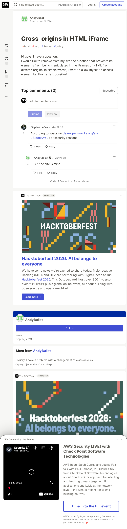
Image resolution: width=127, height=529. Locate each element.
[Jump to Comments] (6, 60)
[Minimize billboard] (122, 439)
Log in (92, 4)
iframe (46, 46)
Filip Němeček (39, 127)
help (35, 46)
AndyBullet (37, 17)
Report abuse (81, 181)
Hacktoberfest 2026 (36, 279)
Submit (34, 114)
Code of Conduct (59, 181)
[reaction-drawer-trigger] (6, 47)
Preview (52, 114)
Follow (69, 328)
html (26, 46)
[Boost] (6, 84)
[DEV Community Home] (5, 4)
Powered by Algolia (68, 4)
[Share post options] (6, 96)
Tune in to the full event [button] (91, 506)
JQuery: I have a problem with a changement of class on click (54, 362)
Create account (112, 4)
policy (58, 46)
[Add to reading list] (6, 73)
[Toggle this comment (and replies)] (24, 133)
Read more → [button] (32, 296)
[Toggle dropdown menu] (114, 125)
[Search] (15, 5)
